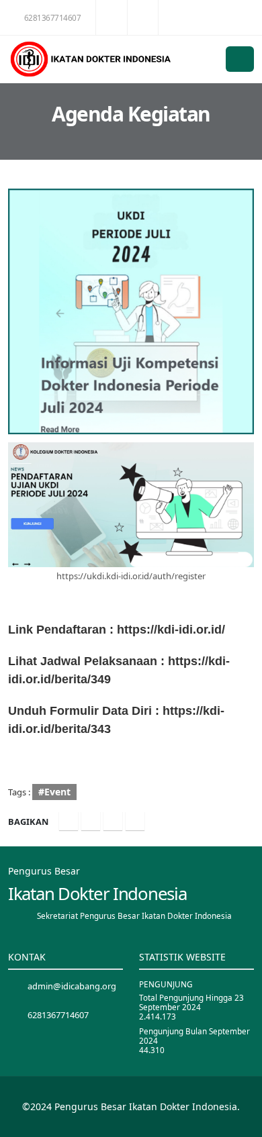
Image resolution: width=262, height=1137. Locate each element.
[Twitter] (90, 820)
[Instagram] (112, 820)
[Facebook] (68, 820)
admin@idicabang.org (72, 986)
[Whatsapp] (135, 820)
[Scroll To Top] (238, 1122)
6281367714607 (52, 17)
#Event (54, 791)
